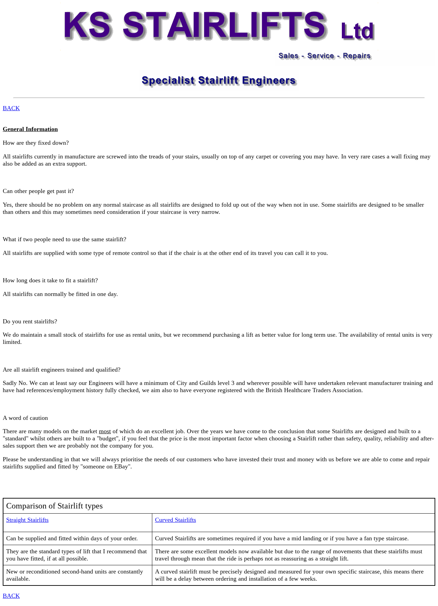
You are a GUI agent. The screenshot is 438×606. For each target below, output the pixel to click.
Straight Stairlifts (27, 519)
